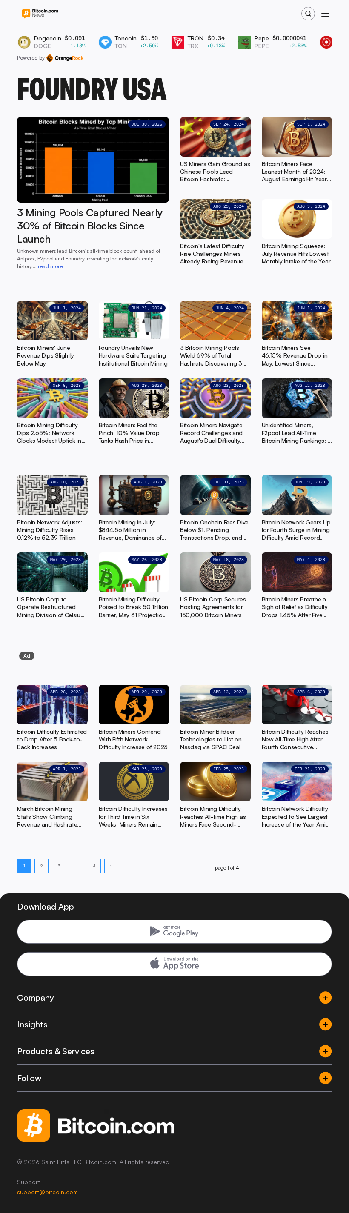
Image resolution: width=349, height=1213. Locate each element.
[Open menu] (325, 13)
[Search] (308, 13)
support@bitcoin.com (47, 1192)
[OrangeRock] (64, 58)
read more (50, 266)
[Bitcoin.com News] (40, 14)
